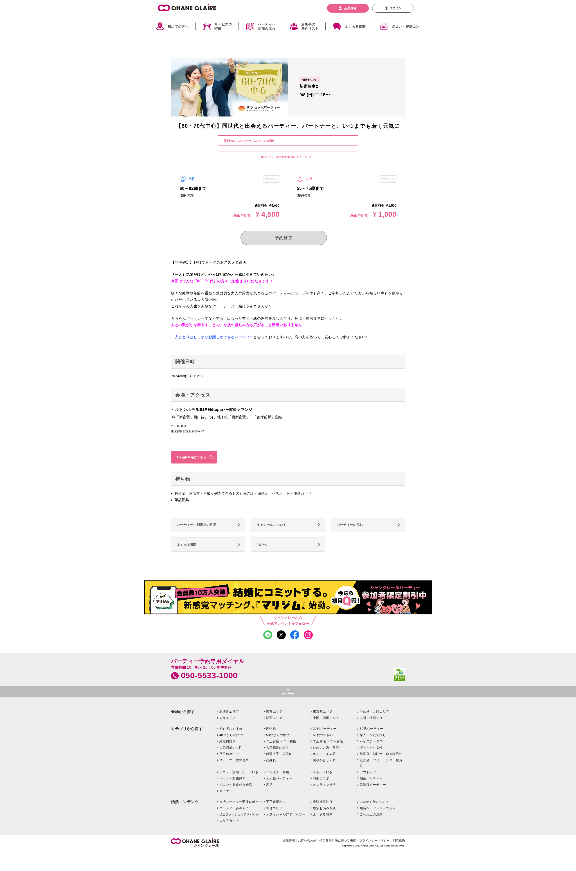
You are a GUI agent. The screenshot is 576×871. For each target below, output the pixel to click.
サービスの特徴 (223, 26)
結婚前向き (227, 741)
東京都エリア (323, 711)
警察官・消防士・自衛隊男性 (381, 754)
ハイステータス (371, 741)
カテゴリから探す (187, 729)
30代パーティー (371, 728)
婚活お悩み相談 (324, 808)
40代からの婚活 (231, 735)
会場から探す (183, 712)
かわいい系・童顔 (326, 747)
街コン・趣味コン (406, 26)
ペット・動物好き (232, 778)
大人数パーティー (279, 778)
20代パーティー (325, 728)
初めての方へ (178, 26)
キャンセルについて (271, 524)
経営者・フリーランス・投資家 (381, 763)
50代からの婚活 (278, 735)
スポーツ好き (323, 772)
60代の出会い (323, 735)
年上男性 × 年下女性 (328, 741)
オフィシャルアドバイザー (286, 814)
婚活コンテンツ (185, 802)
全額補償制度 (323, 802)
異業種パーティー (373, 784)
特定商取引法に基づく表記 (338, 840)
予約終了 (283, 237)
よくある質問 (355, 26)
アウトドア (368, 772)
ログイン (395, 8)
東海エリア (227, 718)
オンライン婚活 (324, 784)
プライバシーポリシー (374, 840)
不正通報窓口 (276, 802)
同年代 (271, 728)
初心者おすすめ (230, 728)
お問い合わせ (307, 840)
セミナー (225, 791)
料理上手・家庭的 (279, 754)
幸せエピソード (277, 808)
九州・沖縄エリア (373, 718)
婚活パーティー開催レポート (240, 802)
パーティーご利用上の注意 (196, 524)
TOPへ (262, 544)
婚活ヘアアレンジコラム (378, 808)
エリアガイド (229, 820)
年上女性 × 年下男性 (281, 741)
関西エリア (274, 718)
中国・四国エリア (326, 718)
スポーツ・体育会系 (234, 760)
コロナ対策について (374, 802)
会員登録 (350, 8)
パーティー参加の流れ (266, 26)
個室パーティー (371, 778)
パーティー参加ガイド (235, 808)
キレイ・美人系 (324, 754)
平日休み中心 (229, 754)
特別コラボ (321, 778)
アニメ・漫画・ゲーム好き (239, 772)
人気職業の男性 (277, 747)
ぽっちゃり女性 (371, 747)
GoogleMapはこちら (191, 457)
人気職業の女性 (230, 747)
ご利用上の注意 (371, 814)
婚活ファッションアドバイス (239, 814)
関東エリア (274, 711)
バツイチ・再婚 (277, 772)
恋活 (269, 784)
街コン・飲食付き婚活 (235, 784)
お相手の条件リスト (310, 26)
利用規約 (399, 840)
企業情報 (289, 840)
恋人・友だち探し (373, 735)
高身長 (271, 760)
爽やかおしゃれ (324, 760)
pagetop (288, 693)
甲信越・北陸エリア (374, 711)
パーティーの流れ (350, 524)
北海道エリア (229, 711)
